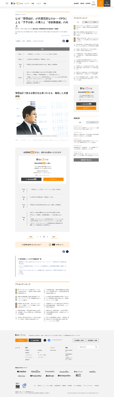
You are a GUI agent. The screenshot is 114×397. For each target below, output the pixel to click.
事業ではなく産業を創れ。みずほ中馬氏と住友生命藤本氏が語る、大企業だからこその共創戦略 (57, 312)
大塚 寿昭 (25, 31)
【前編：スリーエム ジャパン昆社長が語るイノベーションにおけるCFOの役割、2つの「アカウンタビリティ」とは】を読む (46, 78)
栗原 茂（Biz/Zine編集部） (62, 31)
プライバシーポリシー (88, 385)
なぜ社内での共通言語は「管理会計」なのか (38, 59)
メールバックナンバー (43, 175)
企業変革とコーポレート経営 (68, 358)
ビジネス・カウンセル (38, 41)
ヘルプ (34, 385)
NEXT (53, 236)
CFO (23, 41)
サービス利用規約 (77, 385)
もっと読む (21, 273)
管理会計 (29, 41)
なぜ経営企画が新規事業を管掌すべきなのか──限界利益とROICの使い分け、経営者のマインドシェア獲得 (57, 298)
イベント (38, 3)
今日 (78, 22)
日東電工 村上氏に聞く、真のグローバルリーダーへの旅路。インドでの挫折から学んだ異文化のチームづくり (29, 305)
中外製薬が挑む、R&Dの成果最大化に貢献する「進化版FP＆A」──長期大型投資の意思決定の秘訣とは (57, 291)
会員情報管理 (57, 385)
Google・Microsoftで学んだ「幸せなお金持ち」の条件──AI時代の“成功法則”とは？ (29, 318)
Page (20, 54)
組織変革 (27, 352)
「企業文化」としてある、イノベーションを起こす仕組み (42, 54)
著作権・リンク (41, 385)
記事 (33, 3)
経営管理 (88, 3)
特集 (45, 3)
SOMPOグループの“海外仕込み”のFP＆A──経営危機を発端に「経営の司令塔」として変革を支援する (57, 305)
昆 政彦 (17, 31)
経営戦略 (40, 350)
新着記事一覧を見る (86, 160)
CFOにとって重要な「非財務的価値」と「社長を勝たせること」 (44, 74)
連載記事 (27, 359)
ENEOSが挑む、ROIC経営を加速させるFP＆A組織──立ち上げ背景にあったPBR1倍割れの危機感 (29, 312)
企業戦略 (18, 41)
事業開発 (27, 350)
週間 (86, 22)
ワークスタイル (28, 357)
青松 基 (52, 31)
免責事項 (64, 385)
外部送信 (97, 385)
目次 (42, 49)
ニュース (26, 3)
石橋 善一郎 (32, 31)
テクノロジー (41, 357)
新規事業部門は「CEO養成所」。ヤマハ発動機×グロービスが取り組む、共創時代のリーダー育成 (86, 148)
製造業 (82, 3)
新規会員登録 (32, 179)
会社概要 (70, 385)
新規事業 (76, 3)
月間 (94, 22)
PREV (31, 236)
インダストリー (28, 355)
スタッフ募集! (49, 385)
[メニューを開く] (7, 3)
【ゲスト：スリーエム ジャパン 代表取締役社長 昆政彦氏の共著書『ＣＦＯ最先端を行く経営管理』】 (46, 224)
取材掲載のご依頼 (92, 340)
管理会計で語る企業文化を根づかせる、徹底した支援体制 (42, 64)
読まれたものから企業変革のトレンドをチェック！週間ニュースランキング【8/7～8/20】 (86, 128)
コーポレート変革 (42, 355)
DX (38, 352)
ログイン (54, 179)
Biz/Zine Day (53, 350)
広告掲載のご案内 (79, 340)
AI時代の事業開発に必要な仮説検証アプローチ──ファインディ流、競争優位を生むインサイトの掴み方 (29, 298)
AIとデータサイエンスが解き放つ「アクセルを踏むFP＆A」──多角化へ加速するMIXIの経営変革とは (29, 291)
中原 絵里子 (41, 31)
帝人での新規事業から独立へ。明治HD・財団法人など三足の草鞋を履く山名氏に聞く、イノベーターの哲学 (57, 319)
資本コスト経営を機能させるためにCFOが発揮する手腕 (41, 72)
